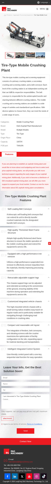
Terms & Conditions (34, 424)
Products (9, 15)
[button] (48, 35)
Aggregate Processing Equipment (23, 15)
